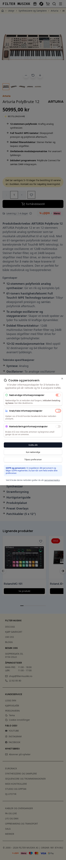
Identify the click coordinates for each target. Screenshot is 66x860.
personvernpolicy (52, 480)
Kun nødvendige (33, 452)
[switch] (58, 395)
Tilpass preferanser (33, 459)
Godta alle (33, 445)
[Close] (62, 378)
